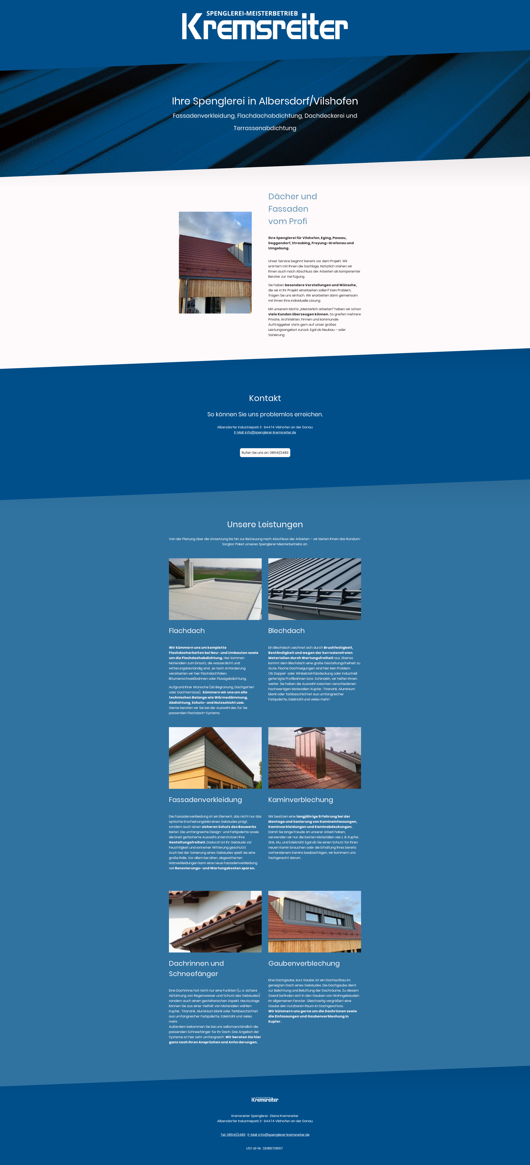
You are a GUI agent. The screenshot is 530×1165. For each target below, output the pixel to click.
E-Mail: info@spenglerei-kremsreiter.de (279, 1134)
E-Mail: (239, 432)
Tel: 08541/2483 (232, 1134)
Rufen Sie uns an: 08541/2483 (265, 452)
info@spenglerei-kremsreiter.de (270, 432)
